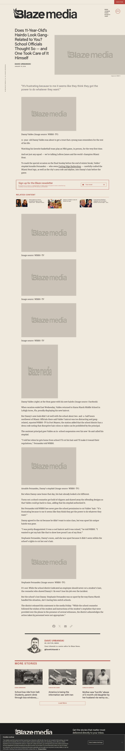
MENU (117, 11)
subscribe (119, 2)
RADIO (106, 13)
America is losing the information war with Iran (61, 693)
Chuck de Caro (54, 687)
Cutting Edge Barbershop (69, 166)
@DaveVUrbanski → (52, 650)
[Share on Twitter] (59, 626)
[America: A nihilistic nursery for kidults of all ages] (55, 203)
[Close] (122, 742)
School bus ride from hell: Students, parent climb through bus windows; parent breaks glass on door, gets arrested (28, 695)
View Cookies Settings (95, 742)
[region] (62, 742)
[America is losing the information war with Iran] (62, 676)
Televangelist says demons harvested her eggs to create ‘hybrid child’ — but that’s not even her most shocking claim (36, 201)
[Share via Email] (65, 626)
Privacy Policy (36, 185)
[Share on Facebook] (53, 626)
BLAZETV (107, 14)
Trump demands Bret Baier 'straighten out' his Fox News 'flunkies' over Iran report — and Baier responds (100, 201)
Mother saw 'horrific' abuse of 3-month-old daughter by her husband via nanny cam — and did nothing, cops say (96, 695)
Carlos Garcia (88, 687)
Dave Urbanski (23, 64)
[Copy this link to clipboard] (71, 626)
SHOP (106, 16)
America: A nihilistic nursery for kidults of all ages (70, 200)
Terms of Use (45, 185)
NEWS (106, 9)
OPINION (107, 11)
